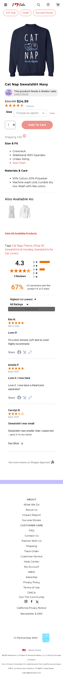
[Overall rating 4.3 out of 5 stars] (14, 106)
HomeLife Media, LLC (36, 655)
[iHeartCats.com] (17, 4)
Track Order (31, 551)
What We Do (32, 504)
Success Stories (44, 12)
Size (9, 111)
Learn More (21, 93)
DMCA (31, 592)
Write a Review (31, 309)
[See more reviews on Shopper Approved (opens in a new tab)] (30, 352)
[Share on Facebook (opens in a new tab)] (19, 352)
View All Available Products (21, 233)
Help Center (31, 561)
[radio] (44, 262)
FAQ (31, 530)
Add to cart (37, 124)
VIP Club (11, 12)
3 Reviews (30, 106)
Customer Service (31, 556)
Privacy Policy (31, 582)
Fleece (28, 245)
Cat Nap (17, 245)
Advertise (31, 577)
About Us (31, 509)
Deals (25, 12)
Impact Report (31, 514)
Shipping (31, 546)
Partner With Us (31, 540)
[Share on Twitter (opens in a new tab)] (25, 352)
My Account (31, 566)
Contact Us (31, 535)
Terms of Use (31, 587)
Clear (52, 113)
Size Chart (19, 162)
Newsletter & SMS (31, 613)
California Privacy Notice (31, 607)
